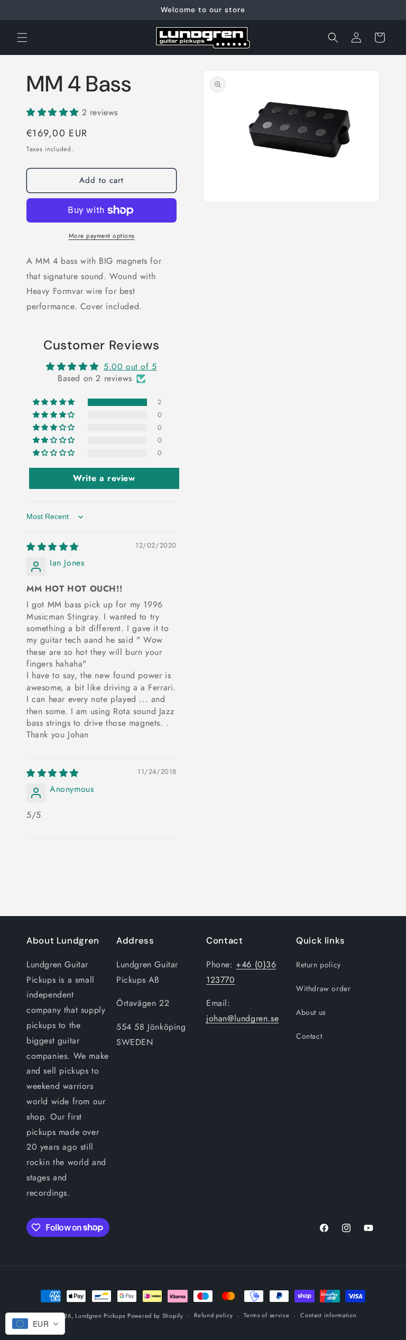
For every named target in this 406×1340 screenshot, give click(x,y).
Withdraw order (323, 988)
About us (311, 1012)
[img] (52, 547)
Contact (309, 1036)
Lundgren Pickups (100, 1315)
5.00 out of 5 (130, 367)
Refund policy (213, 1315)
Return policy (318, 964)
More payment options (102, 236)
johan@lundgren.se (242, 1018)
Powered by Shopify (155, 1315)
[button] (22, 37)
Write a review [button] (104, 478)
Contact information (328, 1315)
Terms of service (266, 1315)
